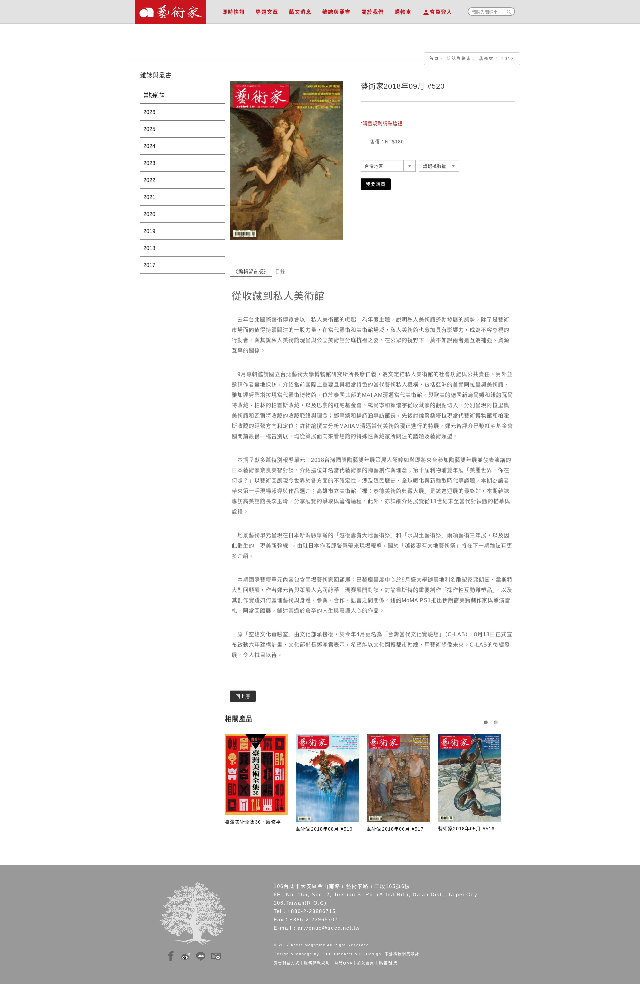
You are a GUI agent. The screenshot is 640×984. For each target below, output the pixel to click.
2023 (149, 163)
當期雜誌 (154, 95)
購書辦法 (388, 963)
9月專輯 (247, 374)
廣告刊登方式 (287, 963)
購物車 (403, 12)
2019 (149, 231)
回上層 (242, 696)
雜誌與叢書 (336, 12)
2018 (508, 58)
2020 (149, 214)
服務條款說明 (317, 963)
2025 (149, 129)
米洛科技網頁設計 (402, 954)
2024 (149, 146)
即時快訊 (233, 12)
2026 (149, 112)
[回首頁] (170, 10)
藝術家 (486, 58)
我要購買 (376, 184)
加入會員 (365, 963)
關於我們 (372, 12)
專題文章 (267, 12)
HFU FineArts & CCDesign (352, 954)
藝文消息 (300, 12)
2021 (149, 197)
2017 (149, 265)
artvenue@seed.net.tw (329, 928)
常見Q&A (343, 963)
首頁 (434, 58)
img (171, 955)
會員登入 (441, 12)
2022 (149, 180)
